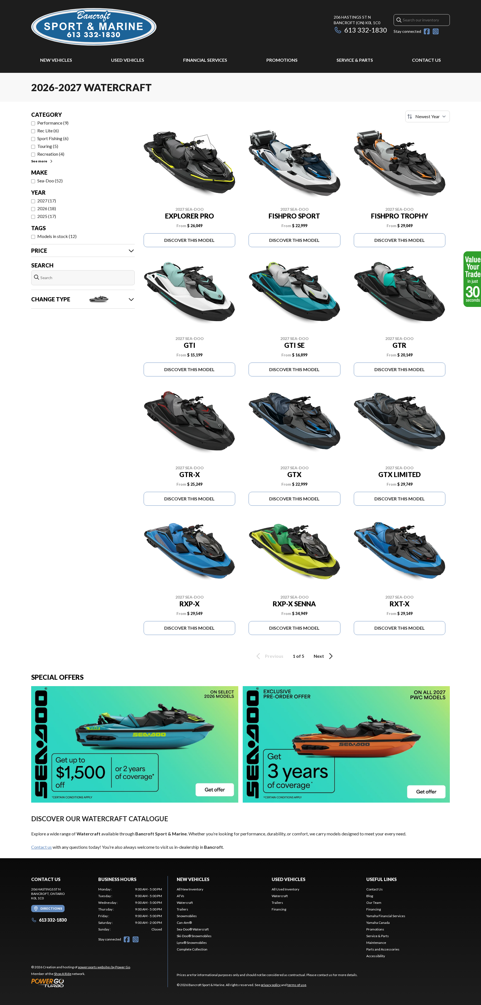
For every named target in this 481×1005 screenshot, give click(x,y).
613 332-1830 (365, 30)
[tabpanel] (130, 909)
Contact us (41, 847)
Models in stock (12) (57, 236)
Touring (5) (47, 146)
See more (39, 161)
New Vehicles (56, 60)
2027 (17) (46, 200)
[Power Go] (81, 982)
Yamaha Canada (378, 922)
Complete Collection (192, 949)
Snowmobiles (187, 916)
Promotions (282, 60)
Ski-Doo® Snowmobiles (194, 936)
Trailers (182, 909)
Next (319, 656)
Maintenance (376, 943)
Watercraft (185, 902)
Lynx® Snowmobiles (192, 943)
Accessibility (375, 956)
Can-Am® (184, 922)
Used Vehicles (127, 60)
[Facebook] (426, 31)
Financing (279, 909)
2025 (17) (46, 216)
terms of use (296, 985)
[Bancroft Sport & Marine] (93, 27)
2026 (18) (46, 208)
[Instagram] (435, 31)
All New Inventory (190, 889)
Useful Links (381, 879)
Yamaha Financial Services (385, 916)
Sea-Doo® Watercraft (193, 929)
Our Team (373, 902)
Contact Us (426, 60)
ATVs (180, 896)
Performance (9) (52, 122)
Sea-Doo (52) (50, 180)
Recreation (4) (50, 154)
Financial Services (205, 60)
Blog (369, 896)
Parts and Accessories (382, 949)
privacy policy (271, 985)
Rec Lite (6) (48, 130)
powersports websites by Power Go (104, 967)
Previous (274, 656)
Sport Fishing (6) (52, 138)
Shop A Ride (62, 974)
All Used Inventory (285, 889)
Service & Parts (355, 60)
